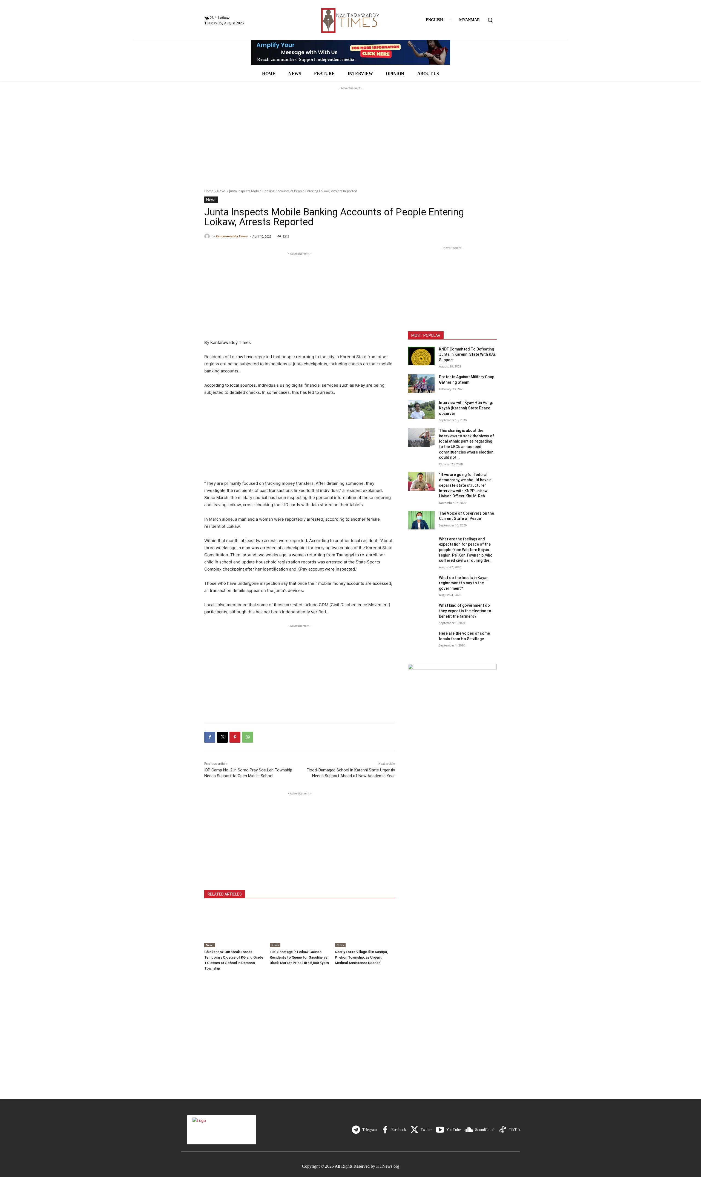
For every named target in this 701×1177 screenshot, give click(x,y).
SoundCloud (484, 1130)
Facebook (398, 1130)
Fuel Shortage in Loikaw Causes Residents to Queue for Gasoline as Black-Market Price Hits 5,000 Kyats (299, 957)
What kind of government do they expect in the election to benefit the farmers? (465, 610)
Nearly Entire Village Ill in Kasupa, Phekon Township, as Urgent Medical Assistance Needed (361, 957)
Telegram (369, 1130)
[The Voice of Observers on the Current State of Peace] (421, 520)
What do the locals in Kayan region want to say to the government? (464, 583)
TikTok (514, 1130)
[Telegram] (356, 1130)
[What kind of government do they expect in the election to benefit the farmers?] (421, 612)
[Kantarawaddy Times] (207, 236)
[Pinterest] (234, 737)
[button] (490, 20)
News (221, 191)
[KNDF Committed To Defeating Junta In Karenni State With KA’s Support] (421, 356)
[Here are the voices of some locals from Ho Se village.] (421, 640)
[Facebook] (209, 737)
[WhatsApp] (247, 737)
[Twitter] (414, 1130)
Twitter (426, 1130)
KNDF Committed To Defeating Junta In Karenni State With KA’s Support (467, 354)
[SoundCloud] (469, 1130)
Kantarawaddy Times (232, 236)
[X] (222, 737)
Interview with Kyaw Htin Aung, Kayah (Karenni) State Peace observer (466, 407)
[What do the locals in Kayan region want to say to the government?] (421, 584)
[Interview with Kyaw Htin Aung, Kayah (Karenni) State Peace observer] (421, 409)
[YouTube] (440, 1130)
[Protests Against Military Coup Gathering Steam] (421, 383)
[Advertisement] (350, 125)
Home (209, 191)
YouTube (453, 1130)
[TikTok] (502, 1130)
